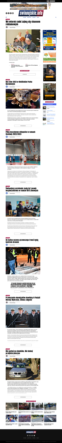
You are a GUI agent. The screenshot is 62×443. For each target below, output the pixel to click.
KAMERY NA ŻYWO (29, 17)
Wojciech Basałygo (12, 27)
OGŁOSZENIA (24, 17)
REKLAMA (38, 17)
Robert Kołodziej (12, 193)
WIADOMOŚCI (34, 17)
